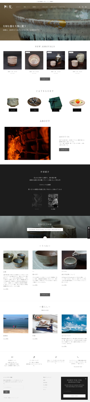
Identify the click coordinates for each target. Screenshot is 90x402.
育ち (34, 271)
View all (45, 294)
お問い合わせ (54, 6)
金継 (4, 272)
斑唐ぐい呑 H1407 (56, 71)
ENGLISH (45, 6)
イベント (77, 110)
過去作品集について (68, 274)
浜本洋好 (13, 110)
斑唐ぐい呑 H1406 (77, 71)
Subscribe (74, 396)
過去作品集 (64, 271)
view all (45, 79)
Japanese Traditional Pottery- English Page (45, 229)
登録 (6, 392)
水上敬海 (34, 110)
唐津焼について (36, 6)
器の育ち (36, 274)
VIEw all (64, 149)
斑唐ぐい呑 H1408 (34, 71)
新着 (44, 380)
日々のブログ (66, 336)
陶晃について (27, 6)
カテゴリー (18, 6)
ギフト (55, 110)
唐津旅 (5, 336)
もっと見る (5, 289)
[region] (45, 21)
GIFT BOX (62, 6)
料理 (34, 336)
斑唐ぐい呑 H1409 (12, 71)
